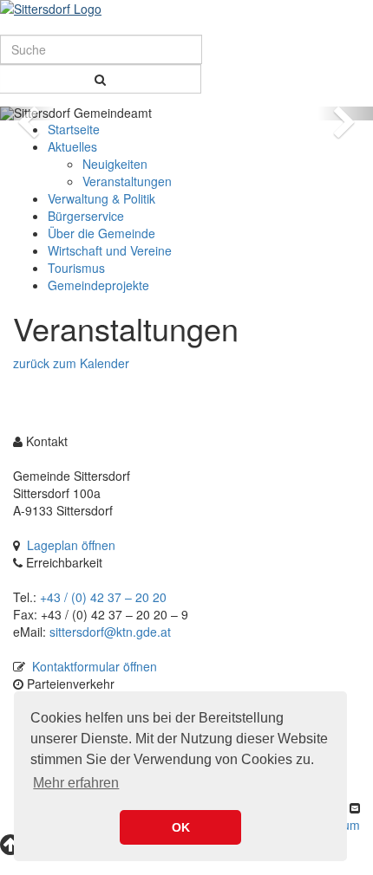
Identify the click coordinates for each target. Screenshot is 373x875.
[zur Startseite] (186, 8)
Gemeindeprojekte (98, 285)
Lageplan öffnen (71, 545)
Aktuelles (72, 146)
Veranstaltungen (127, 181)
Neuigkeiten (114, 163)
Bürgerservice (86, 215)
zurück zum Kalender (71, 363)
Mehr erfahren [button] (76, 782)
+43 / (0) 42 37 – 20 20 (103, 597)
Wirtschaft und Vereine (110, 250)
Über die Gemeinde (101, 233)
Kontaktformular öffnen (94, 666)
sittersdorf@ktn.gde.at (110, 631)
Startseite (74, 129)
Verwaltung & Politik (101, 198)
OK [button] (181, 827)
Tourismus (76, 267)
